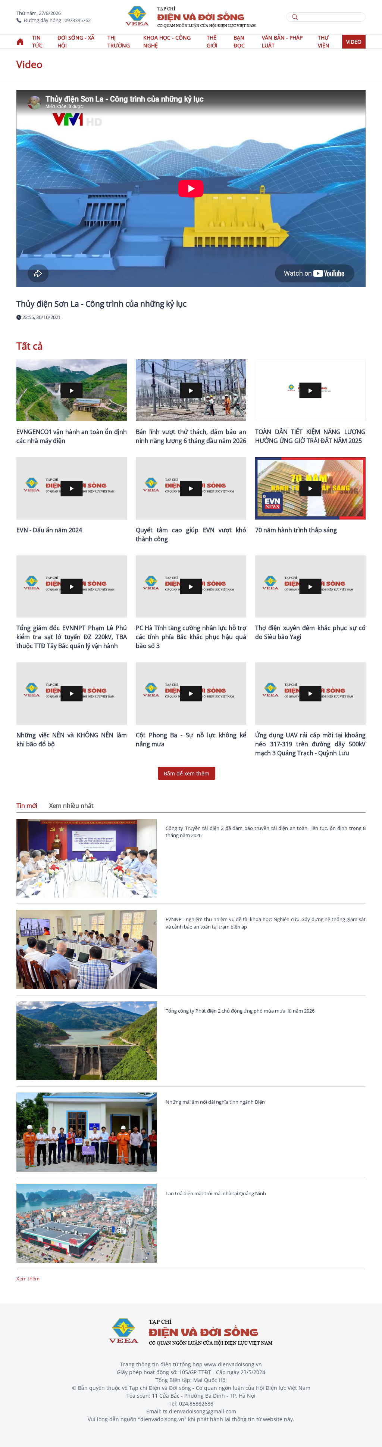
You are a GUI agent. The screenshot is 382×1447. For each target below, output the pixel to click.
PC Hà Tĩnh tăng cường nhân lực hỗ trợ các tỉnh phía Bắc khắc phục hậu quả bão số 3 (191, 637)
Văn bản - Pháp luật (282, 41)
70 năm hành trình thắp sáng (296, 530)
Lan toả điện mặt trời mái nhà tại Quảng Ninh (216, 1193)
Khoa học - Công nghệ (167, 41)
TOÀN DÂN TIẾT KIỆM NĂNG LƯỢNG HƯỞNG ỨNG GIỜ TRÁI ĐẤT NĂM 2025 (310, 436)
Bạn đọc (239, 41)
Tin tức (37, 41)
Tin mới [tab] (26, 806)
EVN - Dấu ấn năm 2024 (49, 530)
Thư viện (323, 41)
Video (353, 41)
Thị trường (118, 41)
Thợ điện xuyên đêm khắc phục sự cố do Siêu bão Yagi (310, 632)
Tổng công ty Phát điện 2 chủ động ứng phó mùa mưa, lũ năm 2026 (240, 1010)
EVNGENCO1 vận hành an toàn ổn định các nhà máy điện (71, 436)
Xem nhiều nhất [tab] (71, 806)
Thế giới (212, 41)
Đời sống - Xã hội (75, 41)
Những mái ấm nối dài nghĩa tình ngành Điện (215, 1102)
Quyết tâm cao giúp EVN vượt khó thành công (191, 534)
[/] (191, 16)
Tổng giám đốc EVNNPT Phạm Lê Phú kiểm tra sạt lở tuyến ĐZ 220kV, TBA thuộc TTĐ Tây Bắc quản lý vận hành (71, 637)
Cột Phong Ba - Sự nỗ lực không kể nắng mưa (191, 739)
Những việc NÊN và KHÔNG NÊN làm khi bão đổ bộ (71, 739)
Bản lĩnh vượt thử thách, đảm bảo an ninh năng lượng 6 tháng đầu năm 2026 (191, 436)
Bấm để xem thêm (186, 773)
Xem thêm (28, 1278)
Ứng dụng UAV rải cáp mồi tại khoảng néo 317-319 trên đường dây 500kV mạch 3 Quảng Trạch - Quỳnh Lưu (310, 744)
